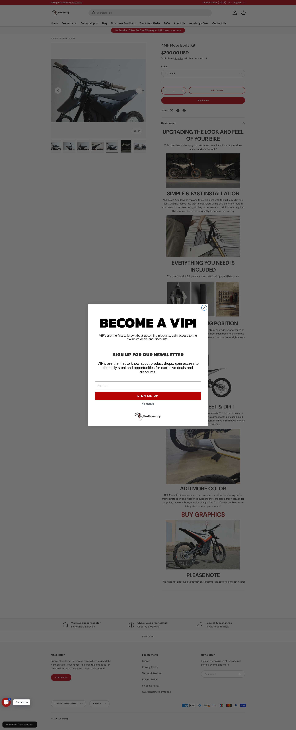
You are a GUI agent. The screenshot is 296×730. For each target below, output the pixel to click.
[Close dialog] (204, 307)
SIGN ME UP (148, 396)
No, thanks (148, 404)
